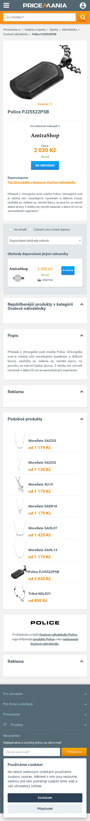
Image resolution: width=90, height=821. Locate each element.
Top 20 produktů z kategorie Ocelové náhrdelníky (41, 182)
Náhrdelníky (69, 29)
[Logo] (45, 135)
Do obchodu (45, 165)
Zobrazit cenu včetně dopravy (52, 229)
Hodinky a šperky (35, 29)
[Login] (83, 6)
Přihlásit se (74, 751)
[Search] (82, 17)
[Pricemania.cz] (45, 5)
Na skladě (20, 229)
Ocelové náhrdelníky (15, 34)
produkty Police (44, 639)
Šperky (54, 29)
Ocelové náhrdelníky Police (58, 634)
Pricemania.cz (12, 29)
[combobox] (45, 240)
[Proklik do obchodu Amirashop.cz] (18, 269)
